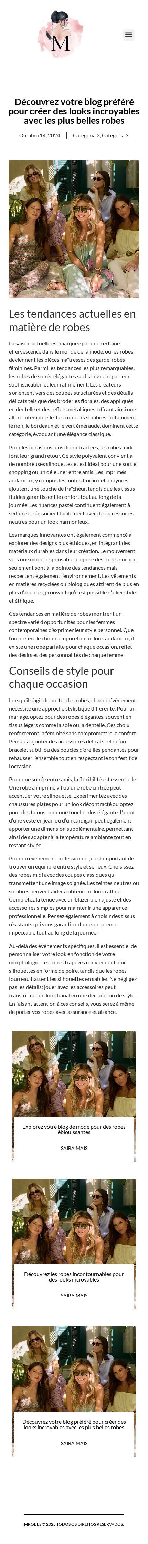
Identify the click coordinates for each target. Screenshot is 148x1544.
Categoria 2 (86, 135)
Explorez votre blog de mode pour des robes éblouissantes (74, 1129)
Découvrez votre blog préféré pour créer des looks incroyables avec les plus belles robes (74, 1424)
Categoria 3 (115, 135)
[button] (129, 35)
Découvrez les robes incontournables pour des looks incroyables (74, 1277)
